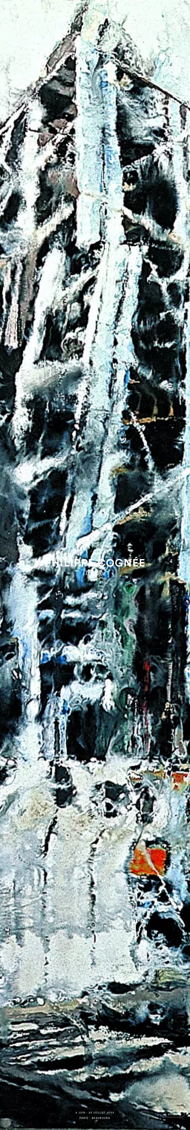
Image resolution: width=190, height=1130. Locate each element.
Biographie (174, 1114)
